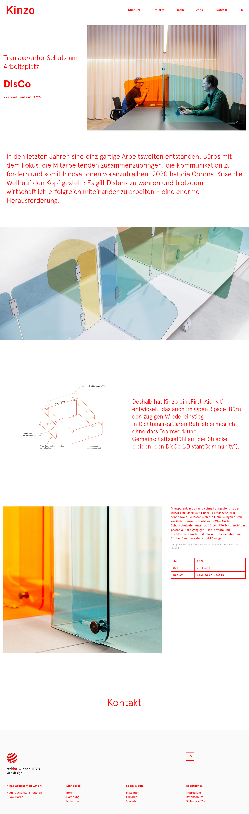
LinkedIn (131, 797)
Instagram (132, 793)
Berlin (70, 793)
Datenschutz (194, 797)
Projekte (158, 10)
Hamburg (72, 797)
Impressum (193, 793)
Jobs (200, 10)
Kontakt (221, 10)
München (72, 801)
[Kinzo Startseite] (20, 10)
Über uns (134, 10)
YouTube (132, 801)
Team (180, 10)
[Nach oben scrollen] (190, 756)
